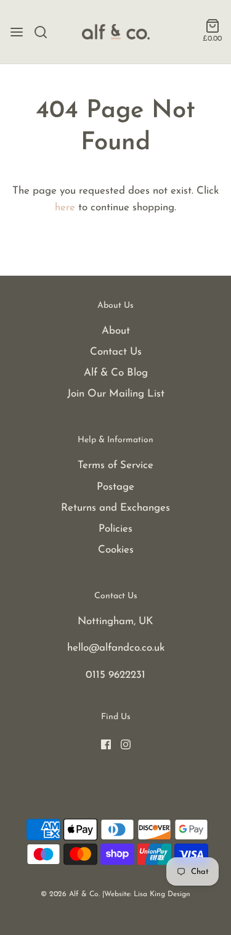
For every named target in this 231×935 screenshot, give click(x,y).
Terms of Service (115, 465)
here (65, 207)
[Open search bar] (45, 32)
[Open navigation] (16, 32)
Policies (115, 529)
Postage (115, 487)
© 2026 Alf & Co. (70, 894)
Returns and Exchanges (115, 508)
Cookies (116, 550)
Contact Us (116, 352)
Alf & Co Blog (116, 373)
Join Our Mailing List (115, 394)
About (116, 331)
